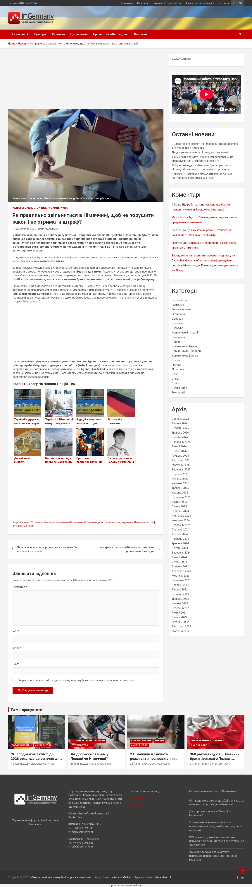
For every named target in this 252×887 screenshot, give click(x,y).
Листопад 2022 (181, 626)
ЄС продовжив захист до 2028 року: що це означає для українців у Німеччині (36, 758)
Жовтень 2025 (180, 465)
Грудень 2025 (180, 455)
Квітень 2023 (180, 603)
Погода (176, 365)
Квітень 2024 (180, 548)
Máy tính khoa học (183, 217)
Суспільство (174, 3)
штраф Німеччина (23, 525)
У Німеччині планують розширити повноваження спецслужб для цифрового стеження (153, 761)
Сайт (16, 664)
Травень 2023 (180, 598)
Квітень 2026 (180, 437)
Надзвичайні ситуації (185, 332)
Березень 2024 (181, 552)
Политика (178, 369)
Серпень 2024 (180, 529)
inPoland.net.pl (162, 877)
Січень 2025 (179, 506)
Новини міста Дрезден (186, 351)
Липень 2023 (180, 589)
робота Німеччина (109, 522)
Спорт (175, 378)
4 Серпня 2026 (19, 763)
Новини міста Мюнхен (185, 355)
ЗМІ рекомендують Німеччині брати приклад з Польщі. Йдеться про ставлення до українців (215, 761)
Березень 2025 (181, 497)
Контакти (223, 3)
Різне (175, 374)
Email (17, 647)
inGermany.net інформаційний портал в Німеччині (60, 877)
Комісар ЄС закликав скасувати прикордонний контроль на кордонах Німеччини (213, 855)
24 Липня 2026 (139, 763)
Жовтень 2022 (180, 631)
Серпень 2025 (180, 474)
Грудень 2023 (180, 566)
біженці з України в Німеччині (37, 522)
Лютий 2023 (179, 612)
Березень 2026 (181, 442)
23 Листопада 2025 (24, 228)
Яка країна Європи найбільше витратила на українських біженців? (126, 549)
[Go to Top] (242, 870)
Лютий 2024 (179, 557)
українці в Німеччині (134, 522)
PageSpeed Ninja (134, 885)
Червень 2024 (180, 538)
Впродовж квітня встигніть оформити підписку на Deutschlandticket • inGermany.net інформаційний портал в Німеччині (203, 260)
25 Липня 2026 (79, 763)
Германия (178, 304)
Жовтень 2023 (180, 575)
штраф (151, 522)
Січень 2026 (179, 451)
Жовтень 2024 (180, 520)
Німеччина (127, 3)
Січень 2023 (179, 617)
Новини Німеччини (140, 798)
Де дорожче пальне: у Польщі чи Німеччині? (200, 152)
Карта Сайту (136, 804)
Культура (142, 3)
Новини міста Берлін (184, 346)
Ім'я (16, 631)
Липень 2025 (180, 478)
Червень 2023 (180, 594)
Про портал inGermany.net (199, 3)
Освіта (176, 360)
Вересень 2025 (181, 469)
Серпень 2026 (180, 418)
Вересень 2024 (181, 525)
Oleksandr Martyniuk (42, 763)
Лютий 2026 (179, 446)
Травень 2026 (180, 432)
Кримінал (157, 3)
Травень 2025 (180, 488)
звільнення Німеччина (69, 522)
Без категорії (180, 300)
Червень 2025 (180, 483)
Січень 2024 (179, 562)
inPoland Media (121, 877)
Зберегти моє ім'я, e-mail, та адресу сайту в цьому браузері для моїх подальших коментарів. (76, 680)
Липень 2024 (180, 534)
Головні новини (24, 208)
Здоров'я (178, 318)
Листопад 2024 (181, 515)
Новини (42, 208)
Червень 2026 (180, 428)
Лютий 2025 (179, 502)
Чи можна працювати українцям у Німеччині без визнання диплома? (47, 549)
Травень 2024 (180, 543)
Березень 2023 (181, 608)
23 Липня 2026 (199, 763)
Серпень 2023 (180, 585)
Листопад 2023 (181, 571)
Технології (178, 392)
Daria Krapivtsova (48, 228)
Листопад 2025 (181, 460)
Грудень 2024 (180, 511)
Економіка (178, 314)
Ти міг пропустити (26, 710)
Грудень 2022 (180, 622)
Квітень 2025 (180, 492)
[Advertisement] (85, 81)
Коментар (20, 587)
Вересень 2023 (181, 580)
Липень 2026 (180, 423)
